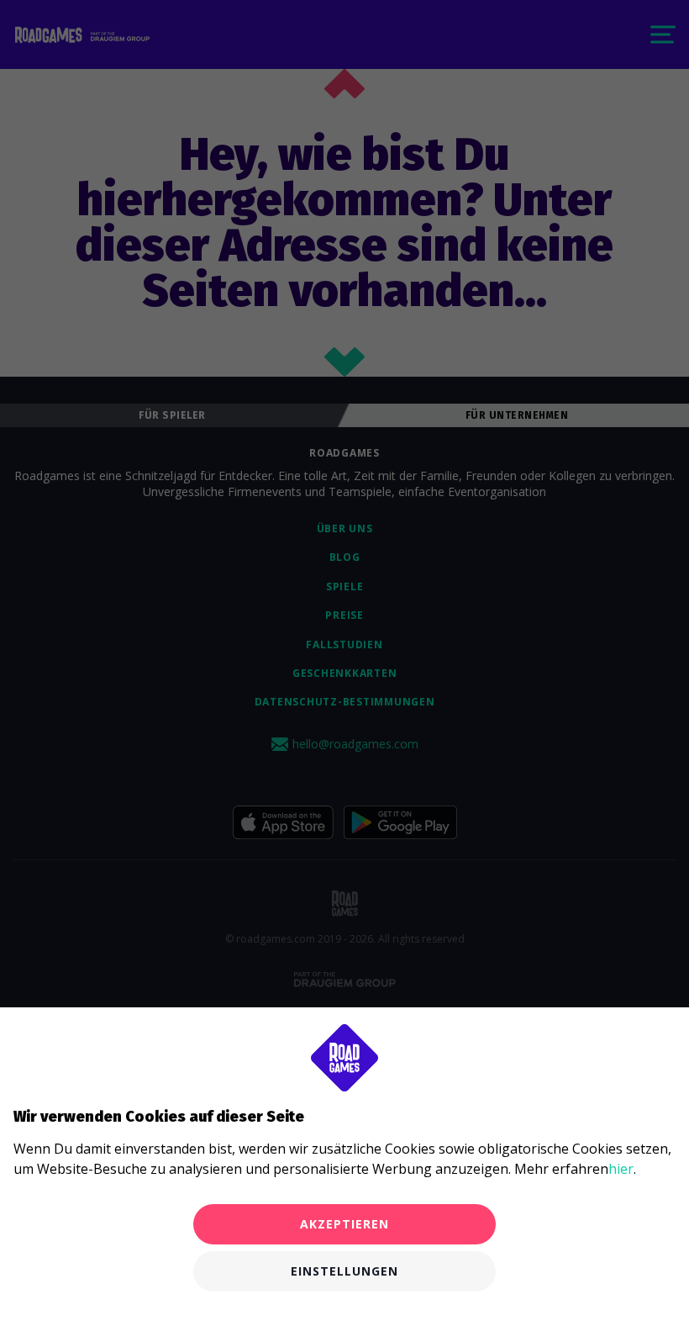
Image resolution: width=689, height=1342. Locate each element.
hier (621, 1169)
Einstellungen (344, 1271)
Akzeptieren (344, 1224)
